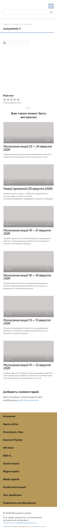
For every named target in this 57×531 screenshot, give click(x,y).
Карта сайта (10, 424)
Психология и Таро (13, 432)
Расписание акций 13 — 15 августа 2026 (27, 321)
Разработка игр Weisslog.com (19, 502)
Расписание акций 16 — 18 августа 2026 (27, 276)
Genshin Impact (11, 463)
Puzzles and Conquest (14, 487)
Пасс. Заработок (12, 495)
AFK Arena (8, 447)
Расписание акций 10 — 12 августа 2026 (27, 366)
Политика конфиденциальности (20, 522)
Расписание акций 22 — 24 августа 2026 (27, 148)
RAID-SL (7, 455)
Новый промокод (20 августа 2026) (27, 188)
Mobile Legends (11, 479)
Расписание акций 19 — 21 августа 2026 (27, 231)
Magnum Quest (11, 471)
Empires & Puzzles (12, 439)
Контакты (9, 416)
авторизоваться (28, 400)
